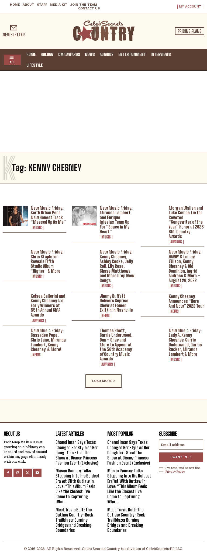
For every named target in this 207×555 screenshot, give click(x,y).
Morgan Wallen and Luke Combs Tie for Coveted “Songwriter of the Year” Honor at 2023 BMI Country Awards (186, 222)
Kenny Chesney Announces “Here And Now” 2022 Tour (186, 301)
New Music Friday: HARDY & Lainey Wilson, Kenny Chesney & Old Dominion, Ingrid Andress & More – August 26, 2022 (185, 266)
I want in (178, 457)
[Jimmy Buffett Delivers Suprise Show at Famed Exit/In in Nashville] (84, 304)
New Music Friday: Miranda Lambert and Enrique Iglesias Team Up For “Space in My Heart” (116, 219)
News (105, 316)
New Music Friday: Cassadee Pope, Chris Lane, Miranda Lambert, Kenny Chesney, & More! (48, 340)
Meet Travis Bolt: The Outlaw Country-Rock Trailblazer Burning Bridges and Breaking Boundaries (74, 520)
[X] (27, 473)
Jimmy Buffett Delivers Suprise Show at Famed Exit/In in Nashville (116, 303)
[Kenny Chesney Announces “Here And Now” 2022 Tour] (153, 304)
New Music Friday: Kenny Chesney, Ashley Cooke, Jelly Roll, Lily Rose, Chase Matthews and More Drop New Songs (117, 266)
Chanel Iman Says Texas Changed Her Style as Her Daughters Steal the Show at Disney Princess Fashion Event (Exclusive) (77, 452)
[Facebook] (8, 473)
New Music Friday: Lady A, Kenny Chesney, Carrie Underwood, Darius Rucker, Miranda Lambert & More (185, 342)
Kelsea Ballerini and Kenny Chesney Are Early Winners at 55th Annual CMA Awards (48, 305)
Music (37, 228)
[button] (197, 59)
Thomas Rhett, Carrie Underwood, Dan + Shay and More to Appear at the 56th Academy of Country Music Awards (116, 344)
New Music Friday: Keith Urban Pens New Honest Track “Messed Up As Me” (48, 215)
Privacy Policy (174, 471)
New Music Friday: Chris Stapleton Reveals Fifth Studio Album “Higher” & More (47, 261)
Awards (176, 242)
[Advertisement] (103, 111)
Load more (102, 381)
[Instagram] (17, 473)
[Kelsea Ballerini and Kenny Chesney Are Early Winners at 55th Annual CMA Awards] (15, 304)
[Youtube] (37, 473)
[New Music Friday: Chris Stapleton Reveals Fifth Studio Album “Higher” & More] (15, 260)
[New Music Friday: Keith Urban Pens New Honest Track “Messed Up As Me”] (15, 216)
